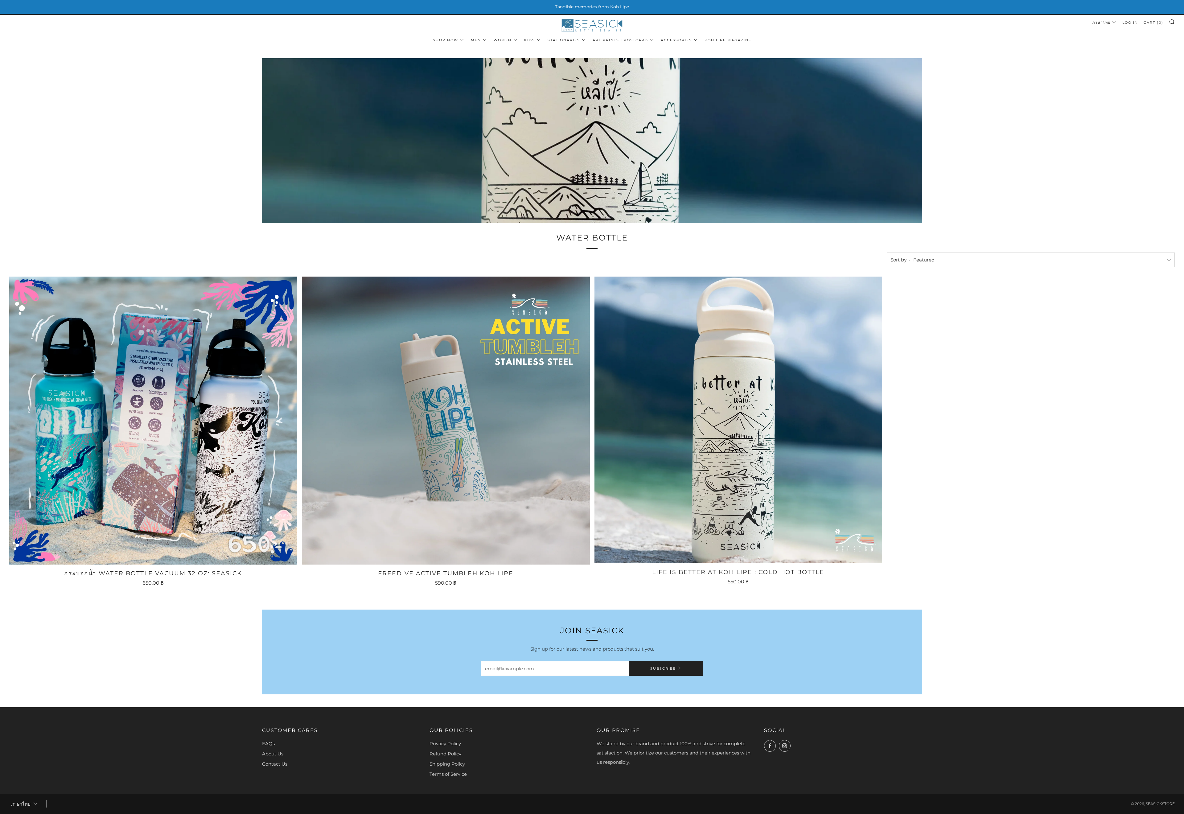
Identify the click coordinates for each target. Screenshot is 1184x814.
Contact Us (274, 764)
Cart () (1153, 22)
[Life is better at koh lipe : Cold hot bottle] (738, 420)
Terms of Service (448, 774)
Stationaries (564, 40)
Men (476, 40)
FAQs (268, 743)
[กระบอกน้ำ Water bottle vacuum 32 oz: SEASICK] (153, 421)
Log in (1130, 22)
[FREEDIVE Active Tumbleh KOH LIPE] (446, 421)
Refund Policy (445, 754)
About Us (272, 754)
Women (503, 40)
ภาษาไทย (1101, 22)
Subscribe (663, 668)
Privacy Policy (445, 743)
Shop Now (445, 40)
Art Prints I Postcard (620, 40)
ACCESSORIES (676, 40)
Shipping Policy (447, 764)
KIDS (529, 40)
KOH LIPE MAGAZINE (728, 40)
